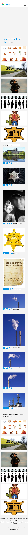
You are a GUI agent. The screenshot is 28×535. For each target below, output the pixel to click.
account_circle (11, 163)
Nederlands (14, 523)
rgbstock (8, 4)
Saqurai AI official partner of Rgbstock (18, 528)
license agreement (19, 518)
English (3, 522)
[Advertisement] (14, 22)
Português (25, 522)
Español (14, 522)
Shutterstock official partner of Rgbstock (10, 528)
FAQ (7, 518)
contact (11, 518)
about (15, 520)
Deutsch (8, 522)
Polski (19, 522)
